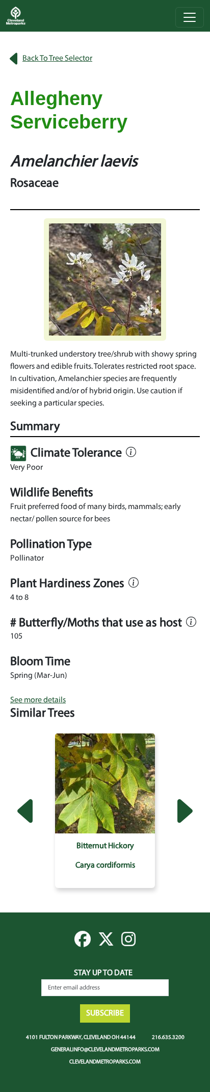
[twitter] (106, 943)
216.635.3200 (168, 1037)
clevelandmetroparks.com (105, 1061)
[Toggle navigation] (189, 17)
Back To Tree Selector (57, 59)
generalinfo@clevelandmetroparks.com (105, 1049)
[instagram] (128, 943)
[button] (105, 279)
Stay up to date (103, 973)
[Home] (20, 16)
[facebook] (82, 943)
